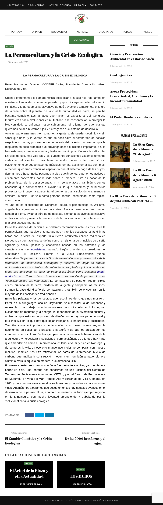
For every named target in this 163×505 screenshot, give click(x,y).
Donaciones (81, 39)
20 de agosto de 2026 (121, 66)
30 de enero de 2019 (18, 62)
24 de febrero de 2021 (31, 483)
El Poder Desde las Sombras (131, 117)
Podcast (128, 31)
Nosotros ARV (16, 5)
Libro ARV (80, 5)
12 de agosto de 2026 (121, 124)
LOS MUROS (81, 476)
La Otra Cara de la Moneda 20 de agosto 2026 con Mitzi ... (144, 154)
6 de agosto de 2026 (143, 187)
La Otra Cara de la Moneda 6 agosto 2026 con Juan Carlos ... (145, 179)
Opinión (37, 31)
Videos (147, 31)
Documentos (36, 5)
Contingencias (121, 75)
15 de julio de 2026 (119, 208)
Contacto (96, 5)
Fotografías (105, 31)
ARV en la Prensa (60, 5)
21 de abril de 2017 (82, 483)
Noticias (82, 31)
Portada (16, 31)
